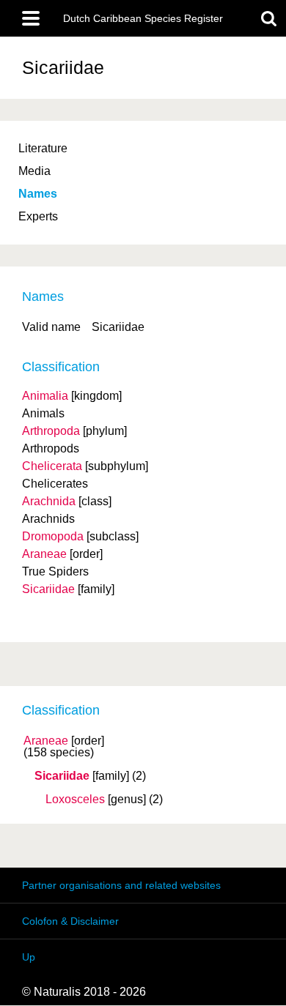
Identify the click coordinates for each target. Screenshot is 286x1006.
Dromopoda (53, 536)
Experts (38, 216)
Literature (42, 148)
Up (28, 957)
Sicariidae (61, 776)
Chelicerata (52, 466)
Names (37, 193)
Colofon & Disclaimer (70, 921)
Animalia (45, 396)
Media (34, 171)
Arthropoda (51, 431)
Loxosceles (75, 799)
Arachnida (49, 501)
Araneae (45, 741)
